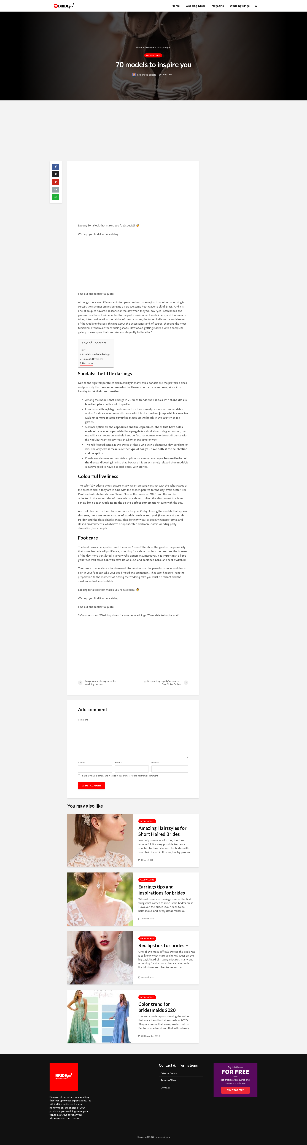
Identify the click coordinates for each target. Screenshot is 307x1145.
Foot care (87, 363)
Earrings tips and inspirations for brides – (163, 890)
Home (176, 5)
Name (81, 763)
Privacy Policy (169, 1073)
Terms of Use (168, 1080)
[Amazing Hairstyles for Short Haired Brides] (100, 840)
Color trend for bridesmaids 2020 (157, 1007)
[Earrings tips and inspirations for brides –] (100, 899)
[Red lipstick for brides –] (100, 957)
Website (155, 763)
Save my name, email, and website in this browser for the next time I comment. (120, 776)
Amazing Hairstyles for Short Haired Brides (162, 831)
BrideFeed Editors (146, 74)
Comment (83, 720)
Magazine (218, 5)
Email (118, 763)
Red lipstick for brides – (163, 945)
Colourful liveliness (92, 359)
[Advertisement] (153, 131)
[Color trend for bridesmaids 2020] (100, 1016)
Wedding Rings (240, 5)
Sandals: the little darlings (96, 354)
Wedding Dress (196, 5)
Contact (165, 1087)
